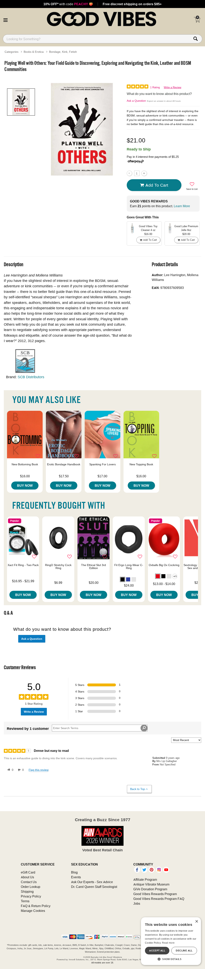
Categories (11, 52)
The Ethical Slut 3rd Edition (93, 566)
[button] (5, 19)
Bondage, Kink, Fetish (63, 52)
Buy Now (25, 485)
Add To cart (156, 185)
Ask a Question (136, 100)
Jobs (136, 903)
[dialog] (171, 941)
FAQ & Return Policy (35, 906)
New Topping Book (141, 464)
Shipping (27, 891)
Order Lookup (30, 887)
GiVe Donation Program (150, 889)
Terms (25, 901)
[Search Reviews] (144, 728)
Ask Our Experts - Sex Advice (92, 882)
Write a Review (172, 87)
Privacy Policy (31, 896)
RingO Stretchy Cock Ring (58, 566)
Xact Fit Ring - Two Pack (23, 565)
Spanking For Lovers (102, 464)
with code (68, 4)
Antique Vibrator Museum (151, 884)
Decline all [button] (184, 950)
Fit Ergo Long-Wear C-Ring (128, 566)
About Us (27, 877)
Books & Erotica (34, 52)
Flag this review (38, 769)
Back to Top (137, 789)
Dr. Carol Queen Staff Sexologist (94, 887)
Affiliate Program (145, 879)
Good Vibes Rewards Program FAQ (158, 899)
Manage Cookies (33, 911)
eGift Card (28, 872)
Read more (168, 942)
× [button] (196, 921)
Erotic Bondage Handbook (63, 464)
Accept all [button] (157, 950)
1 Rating (155, 87)
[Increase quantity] (144, 173)
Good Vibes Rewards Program (155, 894)
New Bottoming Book (25, 464)
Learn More (182, 206)
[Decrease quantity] (129, 173)
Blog (74, 872)
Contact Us (29, 882)
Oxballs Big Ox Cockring (164, 565)
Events (76, 877)
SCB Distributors (31, 377)
